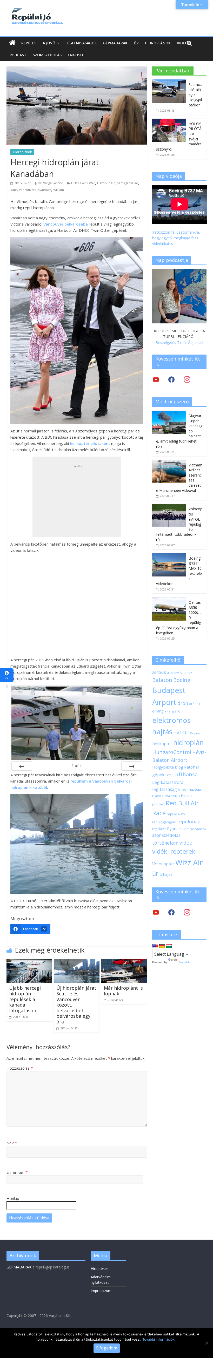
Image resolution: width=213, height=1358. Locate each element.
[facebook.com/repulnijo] (171, 912)
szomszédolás (166, 835)
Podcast (18, 54)
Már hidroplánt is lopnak (123, 991)
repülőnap (189, 821)
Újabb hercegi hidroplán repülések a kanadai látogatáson (25, 999)
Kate (13, 190)
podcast (158, 804)
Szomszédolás (47, 54)
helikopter (162, 743)
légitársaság (164, 789)
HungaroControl (171, 752)
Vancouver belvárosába (65, 224)
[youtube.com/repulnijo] (156, 912)
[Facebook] (171, 379)
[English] (155, 946)
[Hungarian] (169, 946)
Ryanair (174, 828)
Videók (183, 42)
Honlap (12, 1198)
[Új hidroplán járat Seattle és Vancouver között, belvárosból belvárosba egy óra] (76, 962)
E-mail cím (17, 1172)
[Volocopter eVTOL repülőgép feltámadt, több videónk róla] (169, 506)
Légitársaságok (81, 42)
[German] (162, 946)
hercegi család (127, 183)
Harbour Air (106, 183)
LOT (168, 775)
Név (11, 1142)
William (58, 190)
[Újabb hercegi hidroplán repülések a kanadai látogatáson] (29, 962)
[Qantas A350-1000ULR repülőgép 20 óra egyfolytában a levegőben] (169, 599)
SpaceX (200, 829)
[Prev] (21, 766)
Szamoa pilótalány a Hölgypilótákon (195, 94)
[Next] (131, 766)
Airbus (159, 672)
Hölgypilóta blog (167, 767)
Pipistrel (187, 795)
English (75, 54)
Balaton (162, 679)
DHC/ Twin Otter (83, 183)
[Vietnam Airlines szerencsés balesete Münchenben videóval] (169, 462)
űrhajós (165, 874)
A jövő (49, 42)
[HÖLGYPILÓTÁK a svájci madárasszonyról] (169, 121)
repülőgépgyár (164, 822)
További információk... (160, 1339)
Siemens (188, 829)
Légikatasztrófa (167, 782)
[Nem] (206, 1343)
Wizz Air (189, 862)
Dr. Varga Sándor (50, 183)
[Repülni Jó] (36, 8)
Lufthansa (185, 774)
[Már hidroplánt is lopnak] (124, 962)
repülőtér (159, 829)
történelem (165, 842)
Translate (184, 962)
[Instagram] (187, 379)
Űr (136, 42)
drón (182, 703)
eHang (158, 711)
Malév (182, 789)
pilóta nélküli (171, 796)
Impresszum (101, 1290)
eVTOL (181, 732)
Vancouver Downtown (35, 190)
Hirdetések (100, 1268)
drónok (194, 704)
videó (185, 842)
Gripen (195, 733)
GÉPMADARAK (18, 1267)
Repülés (28, 42)
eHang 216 (172, 711)
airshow (173, 672)
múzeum (195, 789)
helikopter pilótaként (90, 443)
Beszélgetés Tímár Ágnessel (179, 342)
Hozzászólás (19, 1068)
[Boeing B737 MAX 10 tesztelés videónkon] (169, 555)
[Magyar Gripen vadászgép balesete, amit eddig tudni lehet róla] (169, 413)
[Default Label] (187, 912)
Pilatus (156, 796)
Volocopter (163, 864)
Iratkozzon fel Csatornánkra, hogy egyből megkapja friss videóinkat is (176, 238)
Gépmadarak (115, 42)
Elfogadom (106, 1348)
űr (155, 873)
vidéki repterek (173, 851)
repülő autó (176, 814)
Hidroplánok (158, 42)
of (77, 765)
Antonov (186, 672)
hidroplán (188, 742)
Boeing (181, 679)
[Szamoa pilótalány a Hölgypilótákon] (169, 82)
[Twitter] (156, 379)
